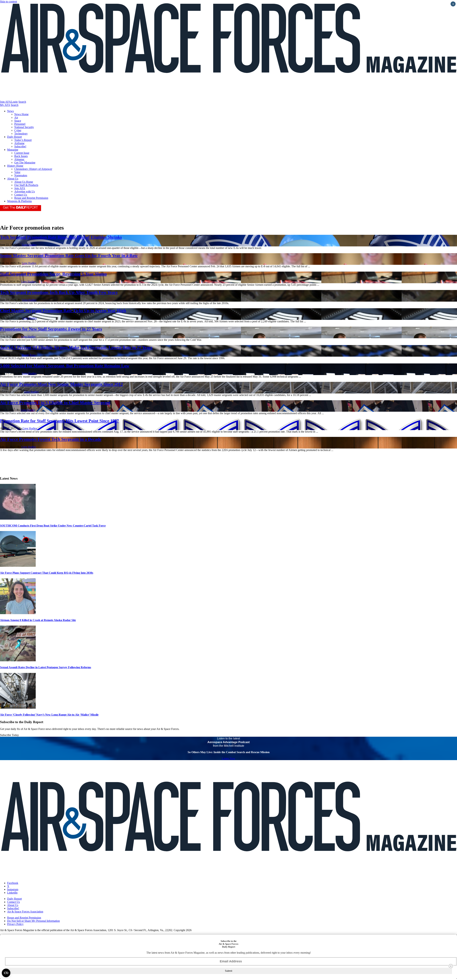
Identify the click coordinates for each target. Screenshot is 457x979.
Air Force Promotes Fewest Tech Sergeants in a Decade (50, 439)
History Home (15, 165)
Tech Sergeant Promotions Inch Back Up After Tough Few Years (58, 292)
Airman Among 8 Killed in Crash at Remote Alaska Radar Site (38, 620)
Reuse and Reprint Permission (31, 197)
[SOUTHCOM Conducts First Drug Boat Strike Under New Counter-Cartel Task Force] (18, 518)
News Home (21, 114)
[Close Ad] (451, 966)
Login (14, 101)
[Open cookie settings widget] (6, 973)
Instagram (12, 889)
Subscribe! (20, 146)
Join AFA (5, 101)
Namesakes (20, 175)
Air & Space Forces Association (25, 911)
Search (22, 101)
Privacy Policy (15, 924)
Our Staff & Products (26, 185)
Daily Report (14, 136)
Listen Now (228, 758)
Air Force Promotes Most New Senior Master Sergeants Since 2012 (61, 384)
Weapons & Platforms (19, 201)
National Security (24, 127)
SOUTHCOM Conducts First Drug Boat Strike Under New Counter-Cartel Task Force (53, 525)
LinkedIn (12, 892)
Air (16, 117)
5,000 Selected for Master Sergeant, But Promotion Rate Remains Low (64, 365)
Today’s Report (23, 140)
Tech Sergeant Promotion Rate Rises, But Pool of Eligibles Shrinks (61, 237)
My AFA (5, 104)
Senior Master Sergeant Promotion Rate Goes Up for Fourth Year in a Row (69, 255)
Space (17, 120)
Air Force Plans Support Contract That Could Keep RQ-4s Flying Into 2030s (46, 572)
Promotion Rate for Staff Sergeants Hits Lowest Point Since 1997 (59, 420)
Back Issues (21, 156)
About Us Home (23, 181)
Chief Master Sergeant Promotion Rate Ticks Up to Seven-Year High (63, 310)
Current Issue (21, 152)
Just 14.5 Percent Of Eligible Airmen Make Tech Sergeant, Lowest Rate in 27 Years (76, 347)
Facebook (12, 882)
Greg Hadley (29, 244)
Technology (21, 133)
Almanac (19, 159)
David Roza (29, 354)
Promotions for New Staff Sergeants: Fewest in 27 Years (51, 329)
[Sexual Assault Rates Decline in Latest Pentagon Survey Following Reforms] (18, 660)
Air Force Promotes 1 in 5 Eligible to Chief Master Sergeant (55, 402)
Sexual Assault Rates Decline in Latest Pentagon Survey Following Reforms (45, 667)
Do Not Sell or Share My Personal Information (33, 920)
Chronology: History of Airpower (33, 168)
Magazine (12, 149)
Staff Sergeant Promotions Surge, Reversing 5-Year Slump (53, 274)
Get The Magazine (24, 162)
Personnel (19, 123)
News (10, 111)
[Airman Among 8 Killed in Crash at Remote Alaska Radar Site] (18, 613)
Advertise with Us (24, 191)
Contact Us (20, 194)
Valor (17, 172)
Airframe (19, 143)
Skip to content (8, 1)
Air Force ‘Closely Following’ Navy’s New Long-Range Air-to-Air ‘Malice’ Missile (49, 714)
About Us (12, 178)
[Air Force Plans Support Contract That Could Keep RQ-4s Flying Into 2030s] (18, 565)
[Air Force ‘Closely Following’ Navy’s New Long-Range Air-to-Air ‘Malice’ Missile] (18, 707)
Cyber (17, 130)
